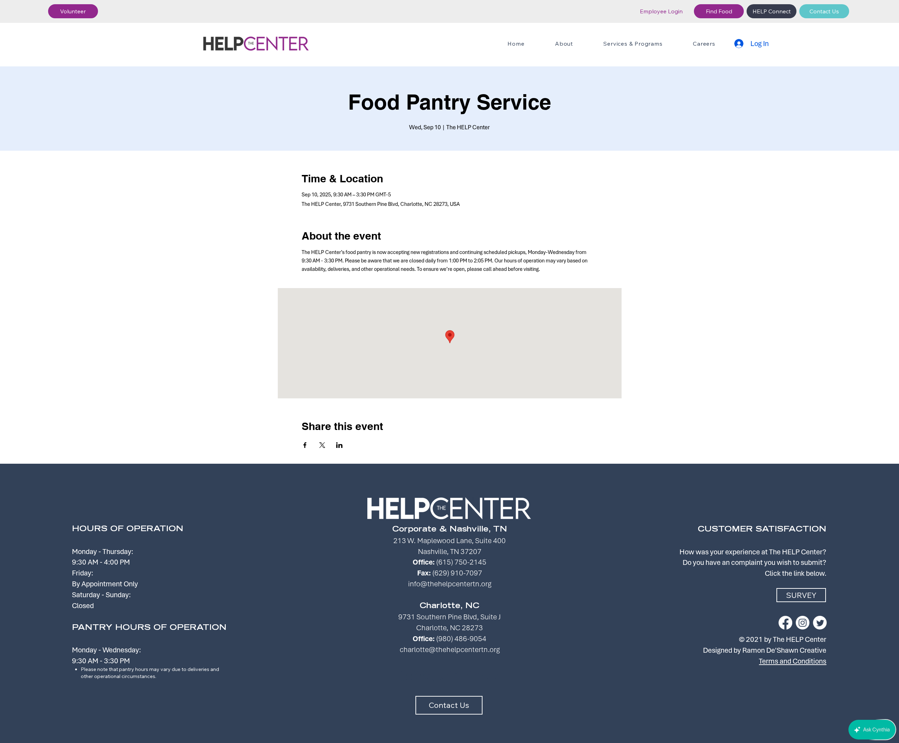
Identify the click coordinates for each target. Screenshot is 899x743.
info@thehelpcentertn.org (449, 583)
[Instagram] (802, 623)
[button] (73, 11)
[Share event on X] (322, 445)
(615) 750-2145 (461, 562)
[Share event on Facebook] (305, 445)
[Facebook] (785, 623)
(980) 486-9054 (461, 638)
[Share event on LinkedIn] (339, 445)
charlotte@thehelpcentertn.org (450, 649)
